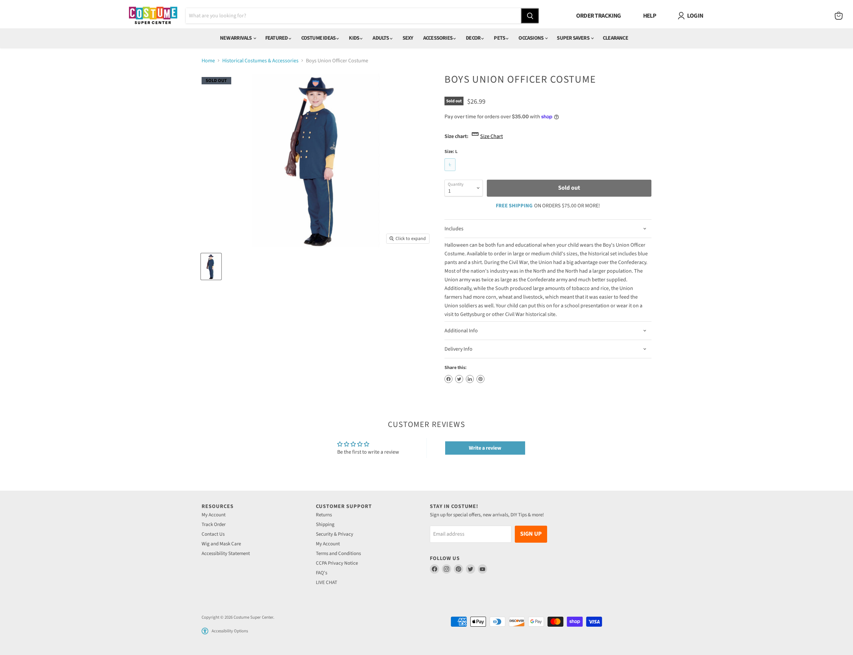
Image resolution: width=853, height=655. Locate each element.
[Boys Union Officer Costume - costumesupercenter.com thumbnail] (211, 266)
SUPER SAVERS (573, 38)
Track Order (214, 524)
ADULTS (381, 38)
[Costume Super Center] (153, 16)
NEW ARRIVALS (236, 38)
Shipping (325, 524)
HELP (649, 15)
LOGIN (695, 15)
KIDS (354, 38)
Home (208, 60)
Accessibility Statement (226, 553)
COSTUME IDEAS (319, 38)
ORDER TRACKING (598, 15)
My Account (214, 514)
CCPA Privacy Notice (337, 563)
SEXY (408, 38)
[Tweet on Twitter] (459, 379)
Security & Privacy (334, 534)
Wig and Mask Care (221, 543)
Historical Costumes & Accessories (260, 60)
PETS (500, 38)
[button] (205, 631)
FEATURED (277, 38)
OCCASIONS (531, 38)
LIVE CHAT (326, 582)
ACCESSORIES (438, 38)
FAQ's (321, 572)
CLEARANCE (615, 38)
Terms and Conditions (338, 553)
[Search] (530, 15)
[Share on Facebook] (448, 379)
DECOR (473, 38)
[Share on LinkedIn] (470, 379)
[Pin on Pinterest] (480, 379)
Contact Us (213, 534)
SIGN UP (531, 534)
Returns (324, 514)
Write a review (485, 448)
